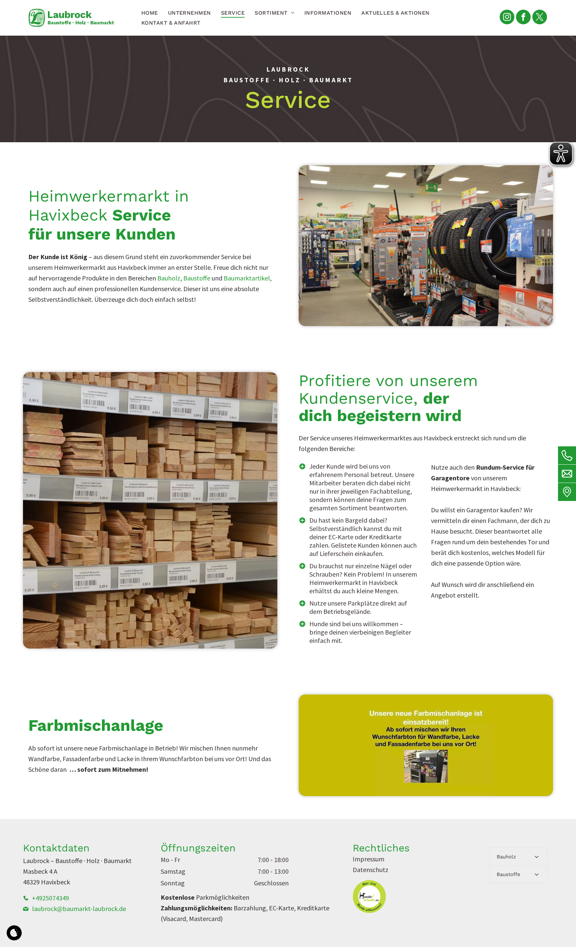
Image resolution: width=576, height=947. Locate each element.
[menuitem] (149, 13)
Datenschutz (370, 869)
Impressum (368, 859)
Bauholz (168, 278)
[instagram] (507, 18)
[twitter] (539, 18)
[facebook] (523, 18)
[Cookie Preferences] (14, 932)
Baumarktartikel (247, 278)
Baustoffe (196, 278)
